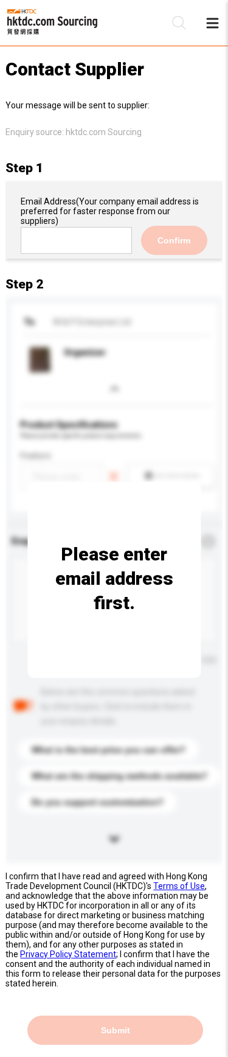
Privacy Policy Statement (68, 954)
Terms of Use (179, 886)
